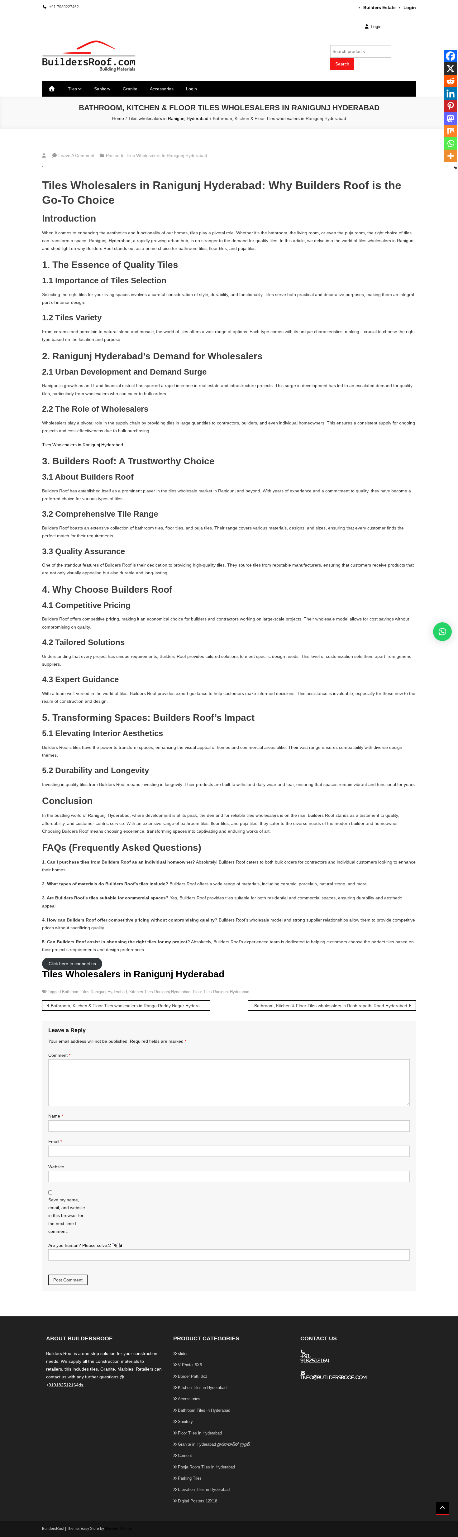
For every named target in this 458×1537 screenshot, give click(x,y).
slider (183, 1353)
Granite (130, 88)
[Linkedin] (450, 93)
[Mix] (450, 131)
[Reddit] (450, 81)
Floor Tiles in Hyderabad (200, 1433)
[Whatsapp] (450, 143)
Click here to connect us (72, 963)
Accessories (162, 88)
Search (342, 63)
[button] (442, 631)
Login (376, 26)
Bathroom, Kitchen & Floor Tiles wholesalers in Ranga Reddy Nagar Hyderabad (129, 1005)
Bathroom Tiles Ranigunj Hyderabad (94, 991)
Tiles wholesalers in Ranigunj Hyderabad (166, 155)
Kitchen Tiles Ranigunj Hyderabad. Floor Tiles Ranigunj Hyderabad (189, 991)
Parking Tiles (190, 1478)
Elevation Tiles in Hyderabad (204, 1489)
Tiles (72, 88)
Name (55, 1115)
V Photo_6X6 (190, 1364)
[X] (450, 68)
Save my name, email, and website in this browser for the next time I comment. (66, 1215)
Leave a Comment (76, 155)
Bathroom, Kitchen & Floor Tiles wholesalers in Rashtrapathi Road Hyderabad (330, 1005)
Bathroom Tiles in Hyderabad (204, 1410)
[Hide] (455, 167)
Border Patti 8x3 (192, 1376)
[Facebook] (450, 56)
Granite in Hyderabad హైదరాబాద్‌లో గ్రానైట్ (214, 1444)
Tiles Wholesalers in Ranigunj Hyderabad (82, 444)
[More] (450, 156)
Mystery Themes (119, 1528)
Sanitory (102, 88)
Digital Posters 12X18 (197, 1501)
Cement (185, 1455)
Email (55, 1141)
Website (56, 1166)
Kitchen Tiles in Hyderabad (202, 1387)
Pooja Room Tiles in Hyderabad (206, 1467)
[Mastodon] (450, 118)
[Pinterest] (450, 106)
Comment (59, 1055)
